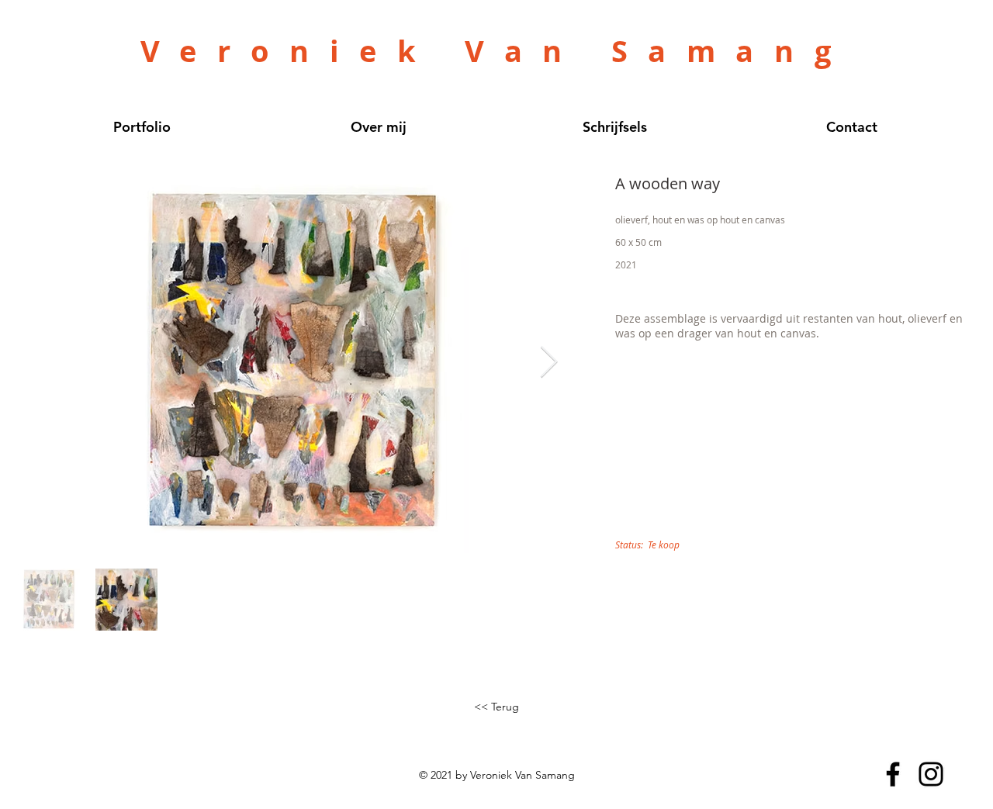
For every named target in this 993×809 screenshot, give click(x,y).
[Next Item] (548, 363)
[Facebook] (893, 774)
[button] (496, 707)
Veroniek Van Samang (495, 50)
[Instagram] (931, 774)
